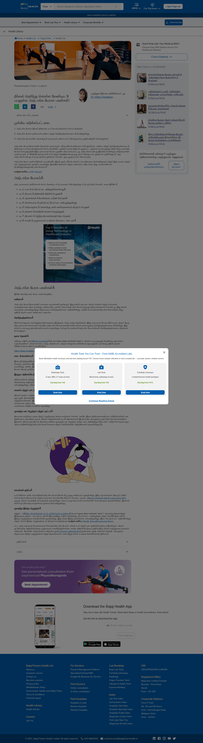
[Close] (164, 353)
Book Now (57, 392)
